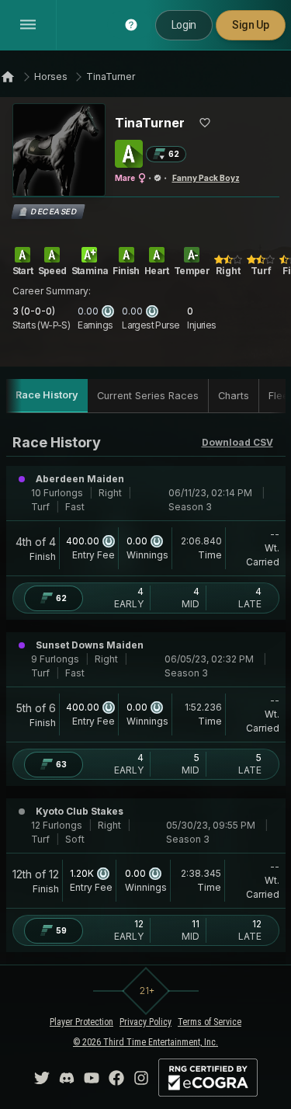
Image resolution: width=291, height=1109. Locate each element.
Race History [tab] (47, 395)
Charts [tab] (233, 396)
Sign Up (250, 25)
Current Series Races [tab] (148, 396)
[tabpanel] (146, 692)
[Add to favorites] (205, 123)
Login (183, 25)
